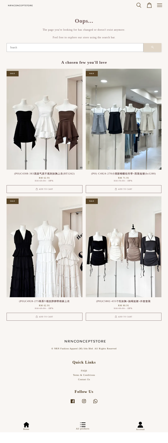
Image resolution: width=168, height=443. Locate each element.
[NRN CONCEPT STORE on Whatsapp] (95, 403)
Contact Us (84, 379)
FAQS (84, 370)
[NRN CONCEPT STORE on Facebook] (73, 403)
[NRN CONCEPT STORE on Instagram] (84, 403)
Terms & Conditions (84, 375)
